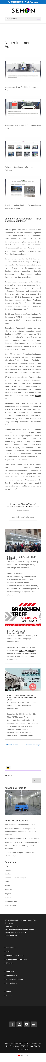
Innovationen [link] (23, 236)
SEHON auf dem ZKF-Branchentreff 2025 (17, 632)
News (32, 565)
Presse (7, 886)
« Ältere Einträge (11, 745)
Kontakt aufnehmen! (23, 517)
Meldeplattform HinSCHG (16, 959)
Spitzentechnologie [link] (12, 239)
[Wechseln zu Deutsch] (8, 767)
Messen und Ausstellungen (18, 565)
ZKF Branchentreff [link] (26, 650)
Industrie (8, 870)
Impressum (10, 947)
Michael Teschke (17, 562)
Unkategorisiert (11, 901)
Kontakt (9, 963)
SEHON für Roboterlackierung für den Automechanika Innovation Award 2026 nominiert (20, 831)
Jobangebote (11, 975)
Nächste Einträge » (33, 745)
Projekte (10, 568)
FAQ (6, 866)
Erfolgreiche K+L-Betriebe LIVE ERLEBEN (21, 558)
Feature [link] (38, 395)
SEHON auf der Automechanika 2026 (20, 824)
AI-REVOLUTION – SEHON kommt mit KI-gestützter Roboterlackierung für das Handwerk (22, 845)
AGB (8, 951)
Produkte (8, 890)
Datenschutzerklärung (15, 955)
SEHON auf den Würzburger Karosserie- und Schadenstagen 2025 (21, 698)
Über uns (10, 971)
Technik (8, 897)
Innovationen (11, 983)
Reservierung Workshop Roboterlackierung (22, 838)
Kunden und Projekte (14, 979)
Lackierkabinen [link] (29, 507)
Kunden (8, 874)
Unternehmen (10, 905)
